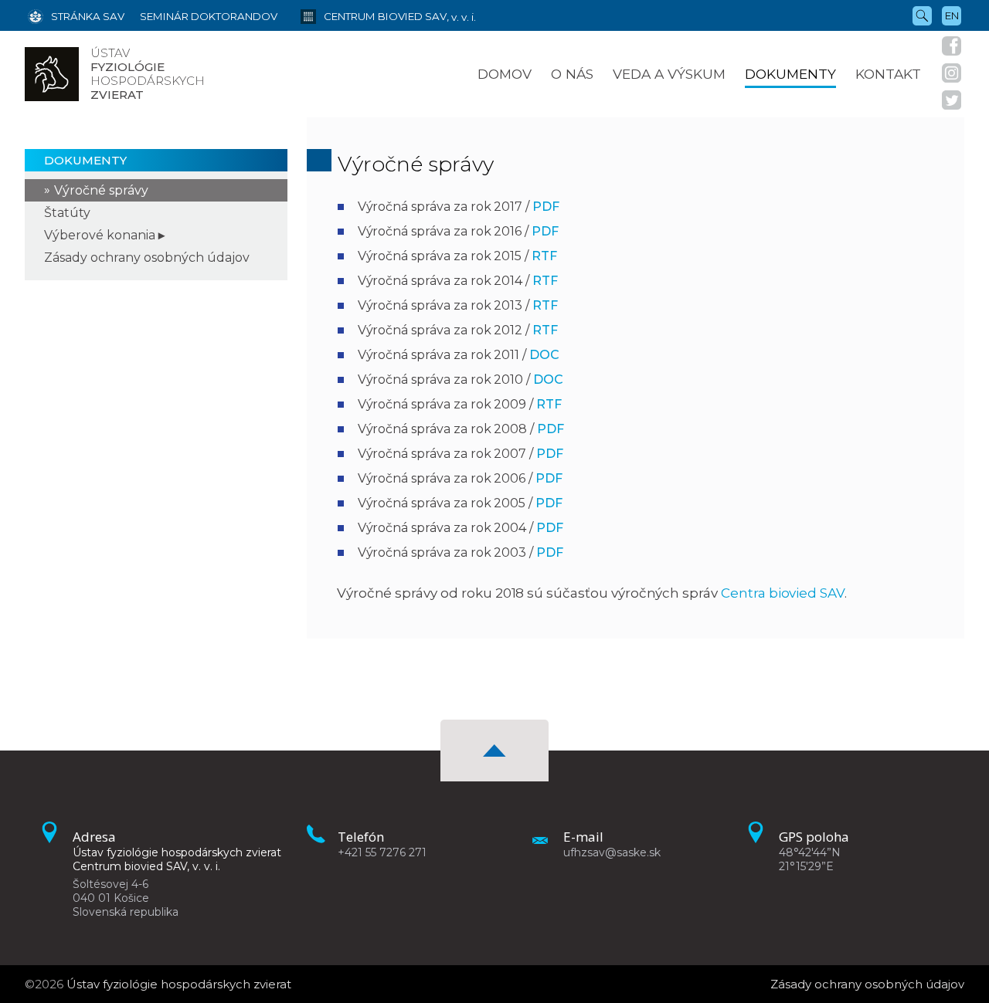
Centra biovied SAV (783, 593)
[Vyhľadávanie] (922, 14)
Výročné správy (101, 190)
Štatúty (67, 212)
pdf (545, 206)
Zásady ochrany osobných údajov (147, 257)
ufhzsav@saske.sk (612, 852)
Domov (505, 74)
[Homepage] (52, 74)
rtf (544, 256)
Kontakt (888, 74)
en (952, 15)
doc (544, 354)
